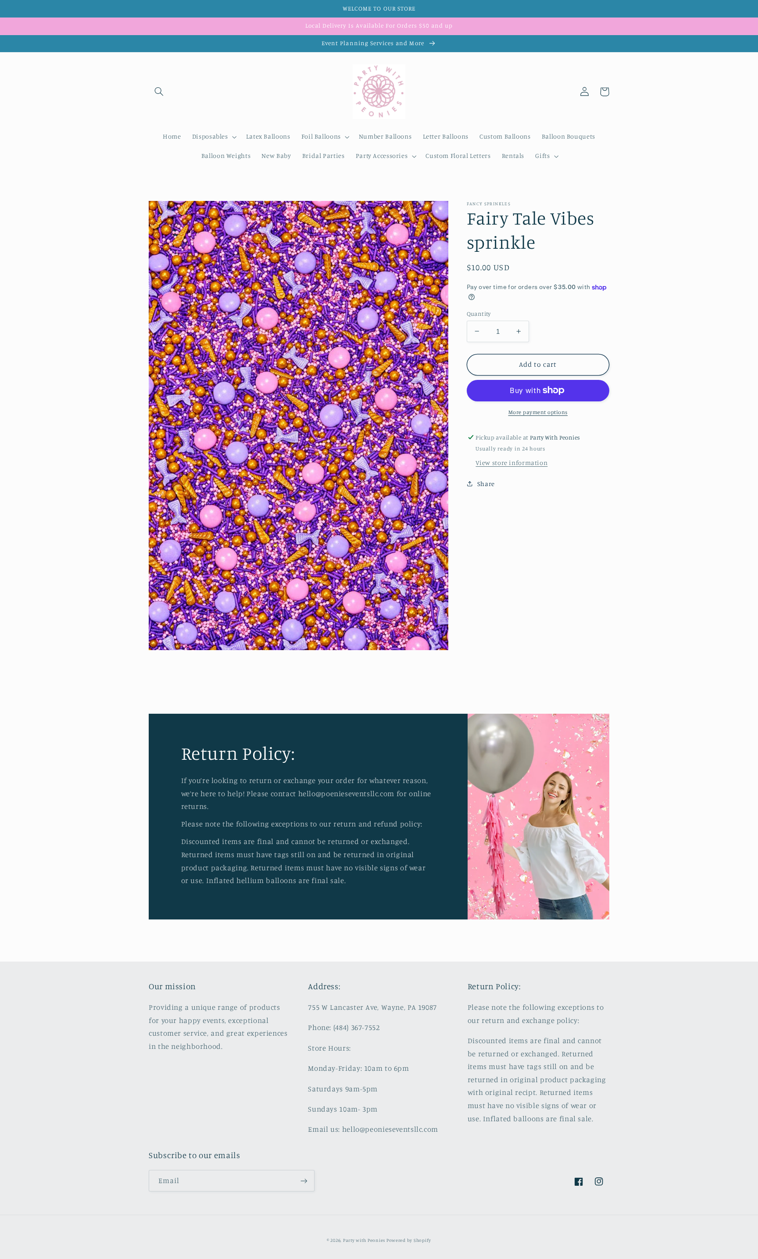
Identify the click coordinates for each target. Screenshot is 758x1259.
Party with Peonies (364, 1240)
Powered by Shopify (408, 1240)
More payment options (538, 412)
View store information (511, 462)
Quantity (479, 313)
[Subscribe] (304, 1180)
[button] (159, 92)
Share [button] (486, 483)
